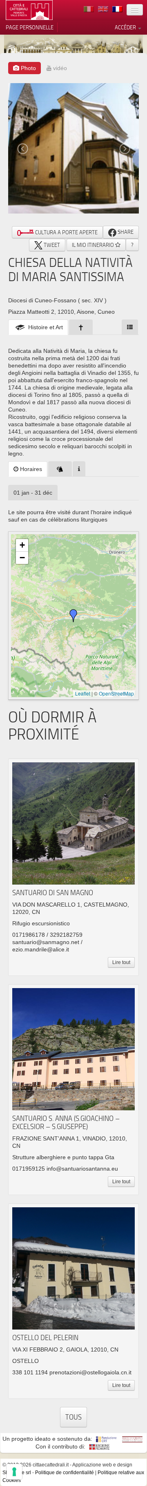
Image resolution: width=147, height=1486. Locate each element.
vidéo (59, 68)
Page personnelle (29, 27)
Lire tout (121, 962)
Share (125, 232)
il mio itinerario (93, 245)
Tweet (51, 245)
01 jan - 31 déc (32, 492)
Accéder (126, 27)
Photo (27, 68)
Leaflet (82, 693)
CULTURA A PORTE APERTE (66, 232)
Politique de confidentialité (64, 1472)
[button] (73, 615)
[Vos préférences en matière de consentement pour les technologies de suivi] (14, 1471)
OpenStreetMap (116, 693)
